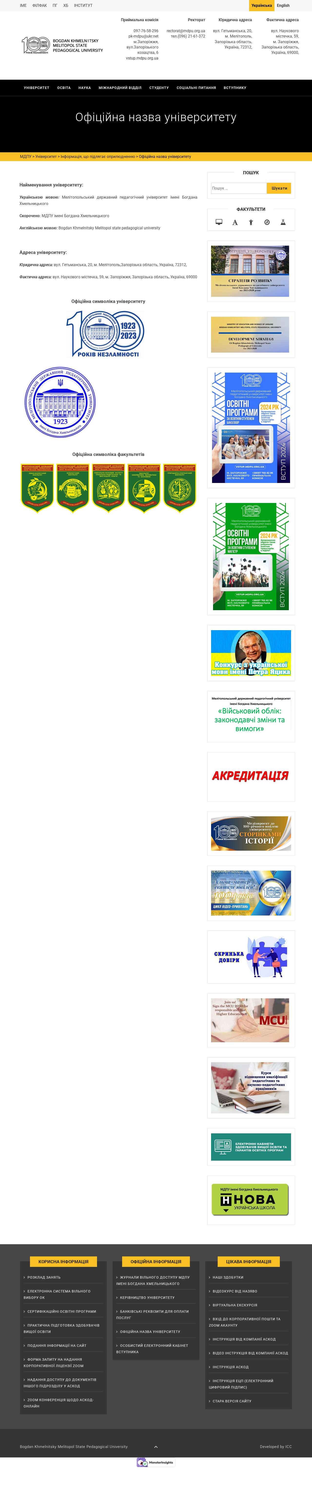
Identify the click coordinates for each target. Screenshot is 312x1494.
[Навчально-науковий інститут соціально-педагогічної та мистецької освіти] (251, 222)
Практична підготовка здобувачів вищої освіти (62, 1328)
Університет (36, 88)
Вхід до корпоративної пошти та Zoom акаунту (245, 1322)
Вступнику (235, 88)
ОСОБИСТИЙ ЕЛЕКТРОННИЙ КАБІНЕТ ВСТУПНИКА (152, 1349)
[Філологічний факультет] (235, 222)
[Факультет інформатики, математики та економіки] (219, 222)
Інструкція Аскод (231, 1367)
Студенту (159, 88)
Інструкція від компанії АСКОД (244, 1339)
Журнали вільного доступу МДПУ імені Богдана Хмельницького (153, 1280)
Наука (84, 88)
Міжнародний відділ (120, 88)
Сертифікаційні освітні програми (62, 1311)
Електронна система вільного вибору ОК (57, 1294)
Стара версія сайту (232, 1401)
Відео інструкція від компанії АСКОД (250, 1353)
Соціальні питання (196, 88)
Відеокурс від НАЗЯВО (235, 1291)
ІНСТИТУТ (83, 5)
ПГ (55, 5)
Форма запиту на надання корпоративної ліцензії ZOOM (54, 1363)
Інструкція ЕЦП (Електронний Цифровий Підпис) (241, 1384)
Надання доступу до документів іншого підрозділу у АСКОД (60, 1383)
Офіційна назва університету (150, 1332)
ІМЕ (23, 5)
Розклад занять (44, 1277)
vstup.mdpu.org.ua (142, 58)
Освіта (64, 88)
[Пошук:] (239, 188)
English (283, 5)
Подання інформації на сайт (57, 1346)
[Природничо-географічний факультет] (267, 222)
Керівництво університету (147, 1298)
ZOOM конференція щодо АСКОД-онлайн (59, 1403)
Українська (262, 5)
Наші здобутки (228, 1277)
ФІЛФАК (39, 5)
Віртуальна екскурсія (235, 1305)
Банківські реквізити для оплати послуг (152, 1315)
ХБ (65, 5)
